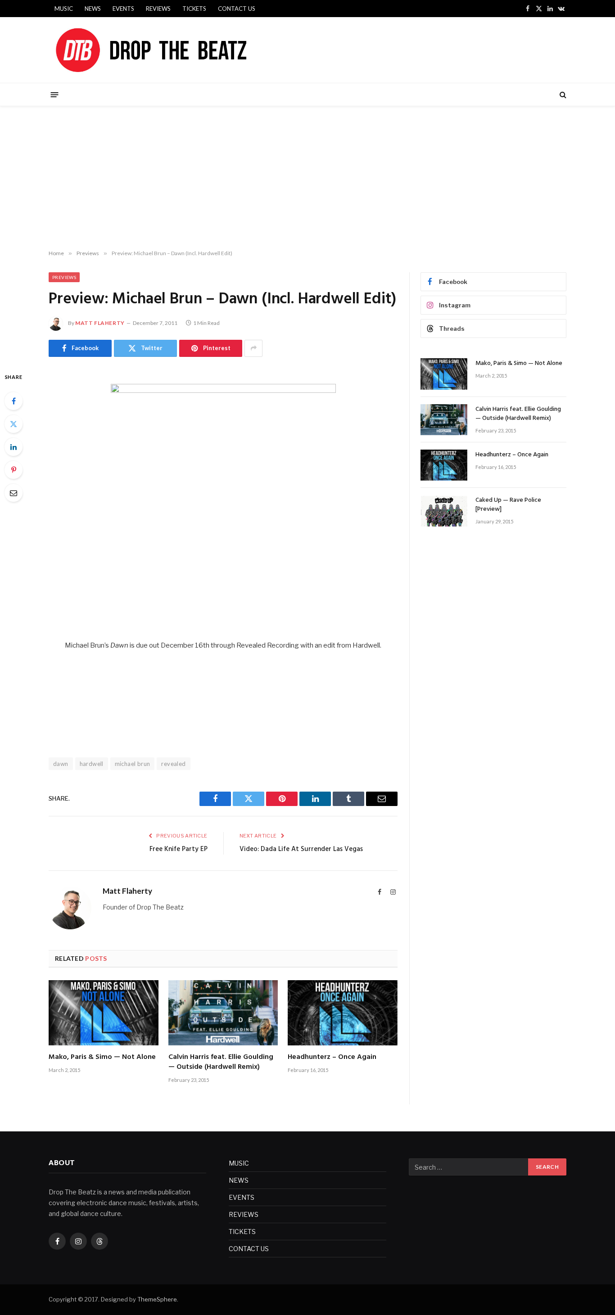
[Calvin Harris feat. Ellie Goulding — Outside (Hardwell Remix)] (223, 1012)
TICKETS (194, 8)
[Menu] (55, 94)
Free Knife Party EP (178, 849)
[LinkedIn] (14, 447)
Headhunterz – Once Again (332, 1058)
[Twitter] (14, 424)
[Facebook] (14, 401)
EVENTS (123, 8)
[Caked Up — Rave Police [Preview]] (444, 510)
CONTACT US (236, 8)
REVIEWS (158, 8)
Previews (64, 277)
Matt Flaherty (100, 323)
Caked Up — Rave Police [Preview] (508, 505)
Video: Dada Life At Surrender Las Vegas (301, 849)
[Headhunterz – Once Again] (343, 1012)
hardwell (92, 763)
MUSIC (63, 8)
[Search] (562, 95)
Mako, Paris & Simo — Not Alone (102, 1058)
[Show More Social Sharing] (253, 348)
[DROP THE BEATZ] (172, 50)
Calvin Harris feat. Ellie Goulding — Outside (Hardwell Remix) (220, 1062)
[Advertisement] (307, 178)
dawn (60, 763)
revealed (173, 763)
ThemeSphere (157, 1299)
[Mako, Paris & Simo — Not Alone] (103, 1012)
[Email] (14, 493)
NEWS (93, 8)
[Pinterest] (14, 470)
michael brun (132, 763)
